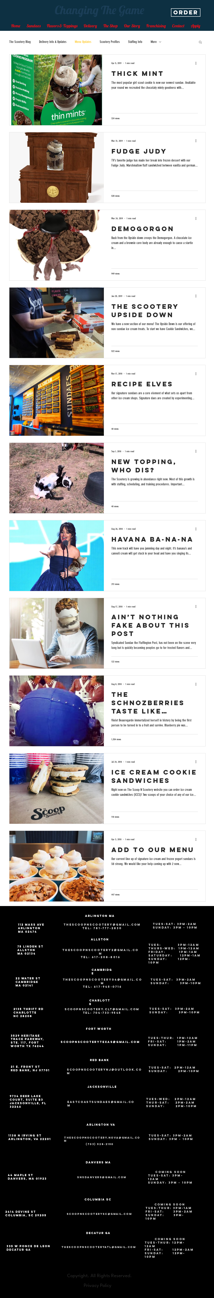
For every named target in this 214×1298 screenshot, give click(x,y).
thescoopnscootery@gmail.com (102, 924)
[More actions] (197, 63)
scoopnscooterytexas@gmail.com (100, 1042)
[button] (200, 42)
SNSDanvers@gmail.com (101, 1177)
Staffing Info (135, 42)
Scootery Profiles (110, 42)
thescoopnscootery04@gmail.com (102, 981)
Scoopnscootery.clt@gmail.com (102, 1009)
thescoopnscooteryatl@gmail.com (98, 1247)
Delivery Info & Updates (52, 42)
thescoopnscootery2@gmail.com (100, 951)
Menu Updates (83, 42)
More (154, 42)
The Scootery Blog (20, 42)
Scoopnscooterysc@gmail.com (99, 1213)
